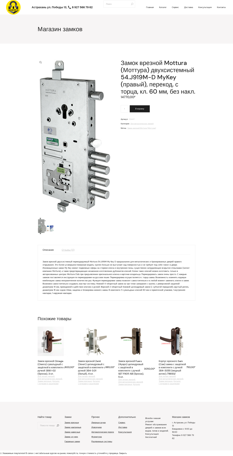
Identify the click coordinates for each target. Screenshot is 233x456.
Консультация (125, 432)
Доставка (122, 427)
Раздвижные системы (101, 441)
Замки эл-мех (71, 436)
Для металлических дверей (142, 124)
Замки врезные (44, 381)
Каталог (55, 381)
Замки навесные (72, 432)
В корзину (139, 108)
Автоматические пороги (102, 432)
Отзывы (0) (68, 249)
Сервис (121, 422)
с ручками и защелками (48, 384)
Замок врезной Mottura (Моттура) (141, 128)
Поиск (58, 425)
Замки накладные (73, 427)
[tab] (50, 250)
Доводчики (96, 427)
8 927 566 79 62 (82, 7)
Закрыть (123, 453)
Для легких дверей (46, 376)
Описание (48, 249)
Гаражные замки (72, 441)
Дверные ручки (98, 422)
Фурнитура (96, 436)
